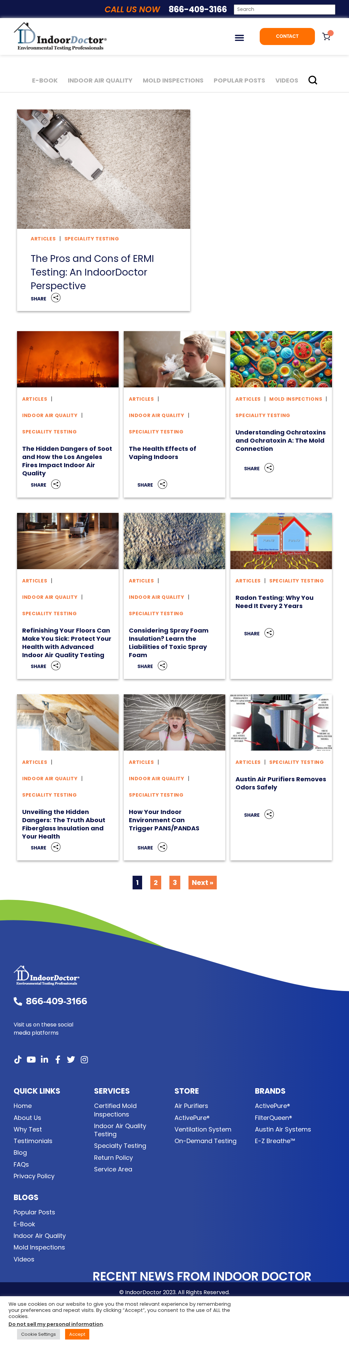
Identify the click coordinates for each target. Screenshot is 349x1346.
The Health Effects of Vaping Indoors (162, 452)
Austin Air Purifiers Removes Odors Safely (281, 783)
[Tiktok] (18, 1059)
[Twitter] (71, 1059)
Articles (43, 238)
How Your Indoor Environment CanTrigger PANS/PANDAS (164, 820)
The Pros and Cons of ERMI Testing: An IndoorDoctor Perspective (92, 272)
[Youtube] (31, 1059)
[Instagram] (84, 1059)
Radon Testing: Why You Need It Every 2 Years (275, 601)
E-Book (45, 80)
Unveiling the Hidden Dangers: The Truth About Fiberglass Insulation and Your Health (63, 824)
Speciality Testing (91, 238)
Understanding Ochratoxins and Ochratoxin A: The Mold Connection (281, 440)
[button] (239, 37)
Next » (202, 882)
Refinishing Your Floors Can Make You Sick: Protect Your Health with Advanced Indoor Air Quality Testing (66, 642)
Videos (286, 80)
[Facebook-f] (58, 1059)
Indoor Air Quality (100, 80)
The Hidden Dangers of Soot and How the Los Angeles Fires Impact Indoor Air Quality (67, 460)
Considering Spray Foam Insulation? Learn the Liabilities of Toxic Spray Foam (169, 642)
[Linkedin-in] (44, 1059)
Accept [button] (77, 1334)
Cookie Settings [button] (38, 1334)
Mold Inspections (173, 80)
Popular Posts (239, 80)
